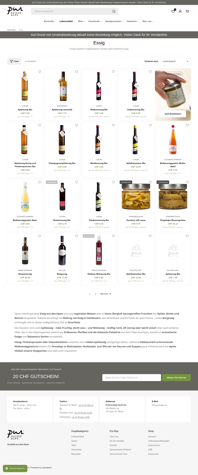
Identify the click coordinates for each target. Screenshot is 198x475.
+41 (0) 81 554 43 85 (80, 417)
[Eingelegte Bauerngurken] (173, 197)
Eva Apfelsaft (136, 270)
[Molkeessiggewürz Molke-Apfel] (173, 140)
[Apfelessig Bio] (25, 86)
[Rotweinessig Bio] (62, 197)
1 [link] (89, 294)
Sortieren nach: (152, 61)
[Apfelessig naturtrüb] (62, 86)
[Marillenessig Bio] (99, 140)
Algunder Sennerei (173, 160)
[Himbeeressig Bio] (99, 86)
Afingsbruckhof (136, 217)
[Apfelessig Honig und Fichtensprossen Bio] (25, 140)
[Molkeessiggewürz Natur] (25, 197)
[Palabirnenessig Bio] (99, 197)
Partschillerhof (99, 270)
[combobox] (74, 11)
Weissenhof (62, 106)
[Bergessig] (62, 250)
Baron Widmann (25, 270)
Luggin (25, 106)
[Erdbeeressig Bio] (136, 86)
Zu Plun (62, 270)
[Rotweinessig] (25, 250)
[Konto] (180, 11)
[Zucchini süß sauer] (136, 197)
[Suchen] (114, 11)
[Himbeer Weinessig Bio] (99, 250)
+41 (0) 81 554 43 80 (83, 413)
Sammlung (11, 30)
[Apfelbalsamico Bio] (136, 140)
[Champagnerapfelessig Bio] (62, 140)
